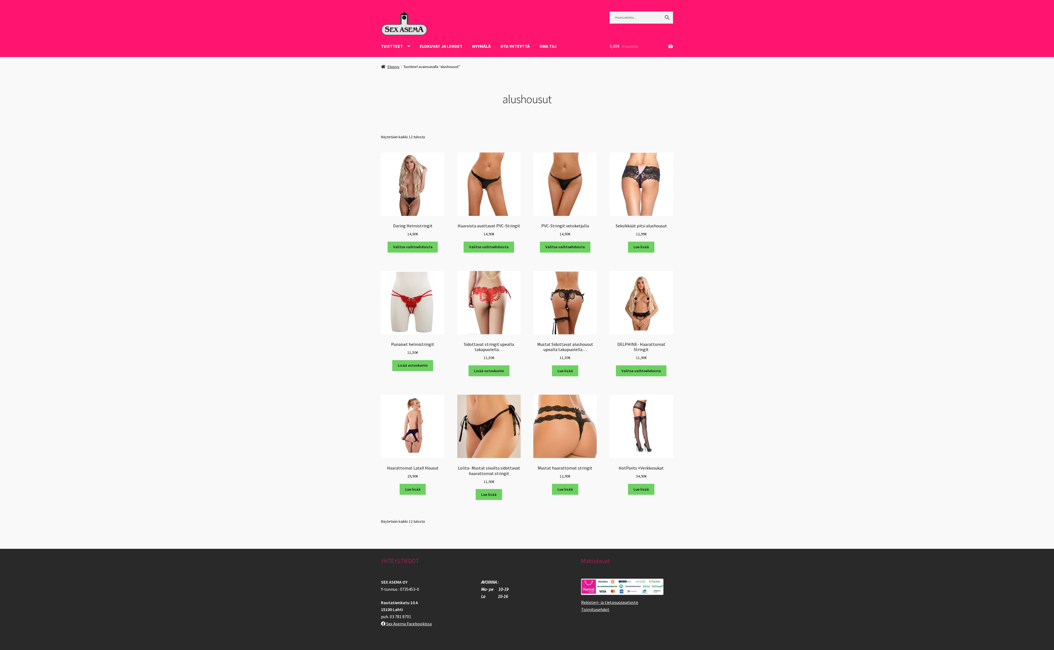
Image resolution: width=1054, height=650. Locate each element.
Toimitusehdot (595, 609)
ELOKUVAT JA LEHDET (441, 46)
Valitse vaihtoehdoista (413, 246)
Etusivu (393, 66)
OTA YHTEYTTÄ (515, 46)
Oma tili (548, 46)
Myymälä (481, 46)
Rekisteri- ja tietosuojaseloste (609, 602)
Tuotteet (392, 46)
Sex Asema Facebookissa (408, 623)
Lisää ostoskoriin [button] (413, 365)
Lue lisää (641, 246)
